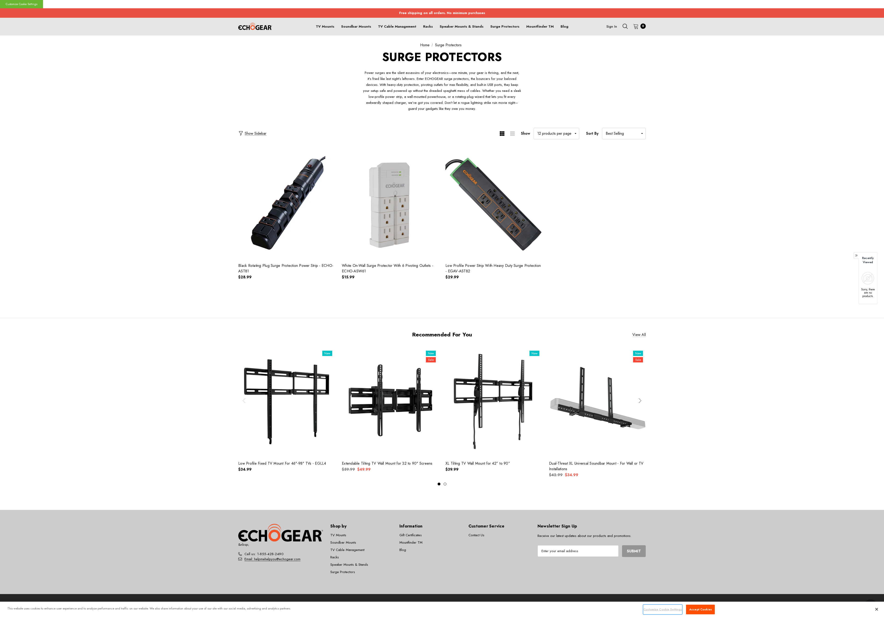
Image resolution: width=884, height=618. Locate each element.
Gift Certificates (410, 535)
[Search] (625, 26)
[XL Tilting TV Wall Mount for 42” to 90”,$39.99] (493, 401)
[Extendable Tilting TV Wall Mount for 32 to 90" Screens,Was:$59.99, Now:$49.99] (390, 401)
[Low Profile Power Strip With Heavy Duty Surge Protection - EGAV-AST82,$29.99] (493, 204)
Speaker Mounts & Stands (349, 564)
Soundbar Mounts (343, 542)
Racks (334, 557)
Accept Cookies (700, 609)
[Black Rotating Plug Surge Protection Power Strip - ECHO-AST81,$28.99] (286, 204)
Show (525, 133)
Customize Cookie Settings (21, 4)
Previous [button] (244, 400)
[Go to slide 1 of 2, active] (439, 484)
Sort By (592, 133)
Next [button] (640, 400)
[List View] (512, 133)
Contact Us (476, 535)
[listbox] (624, 133)
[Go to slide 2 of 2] (445, 484)
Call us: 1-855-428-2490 (264, 554)
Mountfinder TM (410, 542)
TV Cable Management (347, 549)
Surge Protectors (342, 571)
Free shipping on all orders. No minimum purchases (442, 13)
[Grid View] (502, 133)
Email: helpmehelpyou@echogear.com (272, 559)
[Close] (877, 609)
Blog (402, 549)
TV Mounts (338, 535)
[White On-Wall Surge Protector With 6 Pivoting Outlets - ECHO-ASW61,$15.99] (390, 204)
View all (639, 334)
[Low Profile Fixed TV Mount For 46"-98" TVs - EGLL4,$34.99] (286, 401)
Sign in (611, 26)
